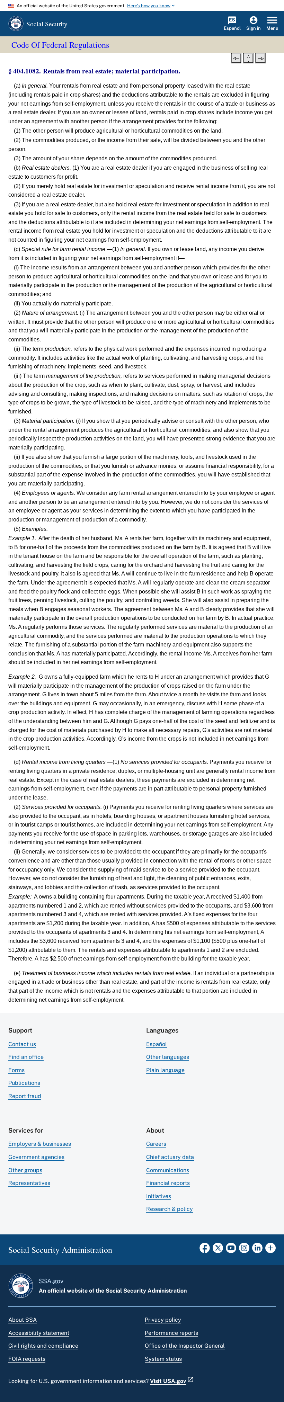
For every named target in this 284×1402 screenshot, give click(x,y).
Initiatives (158, 1196)
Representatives (29, 1183)
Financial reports (168, 1183)
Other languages (167, 1057)
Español (156, 1044)
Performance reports (171, 1333)
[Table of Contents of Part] (248, 57)
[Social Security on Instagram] (244, 1250)
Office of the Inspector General (185, 1345)
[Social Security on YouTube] (231, 1250)
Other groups (25, 1170)
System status (163, 1359)
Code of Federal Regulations (60, 44)
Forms (16, 1070)
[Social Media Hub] (270, 1250)
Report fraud (24, 1096)
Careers (156, 1144)
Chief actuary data (170, 1157)
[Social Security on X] (218, 1250)
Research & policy (169, 1209)
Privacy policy (163, 1319)
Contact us (22, 1044)
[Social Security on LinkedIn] (257, 1250)
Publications (24, 1083)
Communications (167, 1170)
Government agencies (36, 1157)
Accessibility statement (38, 1333)
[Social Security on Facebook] (204, 1250)
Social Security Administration (146, 1290)
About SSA (22, 1319)
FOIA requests (26, 1359)
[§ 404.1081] (236, 57)
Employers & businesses (39, 1144)
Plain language (165, 1070)
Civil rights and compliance (43, 1345)
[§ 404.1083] (260, 57)
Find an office (26, 1057)
